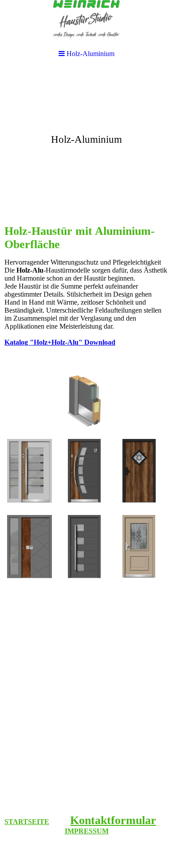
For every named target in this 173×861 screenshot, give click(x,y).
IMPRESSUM (87, 831)
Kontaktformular (113, 820)
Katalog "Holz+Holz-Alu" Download (59, 342)
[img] (86, 136)
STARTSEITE (26, 821)
